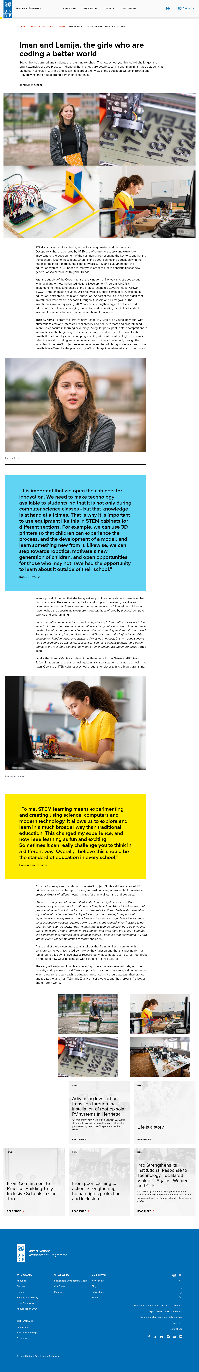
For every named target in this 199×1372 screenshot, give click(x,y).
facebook (148, 1336)
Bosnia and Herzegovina (28, 8)
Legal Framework (25, 1303)
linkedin (174, 1336)
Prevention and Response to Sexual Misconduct (158, 1305)
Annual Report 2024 (27, 1308)
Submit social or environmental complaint (161, 1317)
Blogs (94, 1286)
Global (168, 8)
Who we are (69, 8)
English (187, 8)
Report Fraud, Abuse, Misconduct (165, 1311)
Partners (21, 1292)
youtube (161, 1336)
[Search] (180, 1286)
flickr (180, 1336)
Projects (58, 1292)
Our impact (110, 8)
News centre (98, 1280)
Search (174, 8)
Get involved (130, 8)
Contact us (22, 1327)
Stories (61, 27)
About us (21, 1280)
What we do (90, 8)
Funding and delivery (27, 1297)
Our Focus (59, 1286)
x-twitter (155, 1336)
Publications (98, 1292)
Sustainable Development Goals (70, 1280)
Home (24, 27)
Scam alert (177, 1323)
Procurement (23, 1338)
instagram (168, 1336)
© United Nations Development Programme (39, 1356)
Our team (21, 1286)
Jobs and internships (27, 1332)
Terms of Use (175, 1329)
